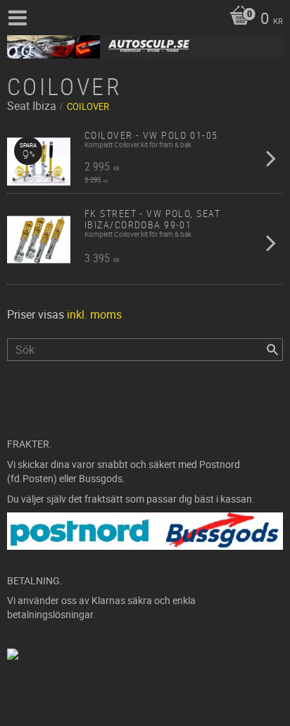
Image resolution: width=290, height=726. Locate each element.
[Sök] (272, 349)
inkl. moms (94, 314)
